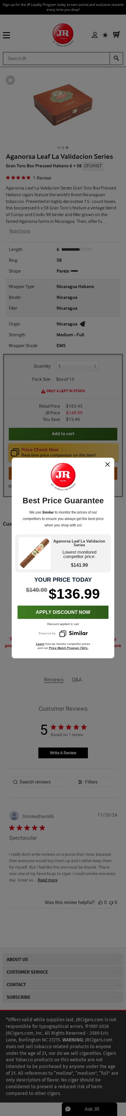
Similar (48, 512)
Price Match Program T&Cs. (68, 648)
